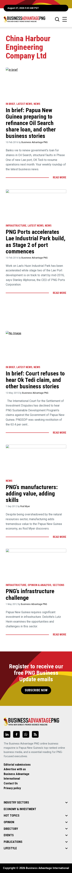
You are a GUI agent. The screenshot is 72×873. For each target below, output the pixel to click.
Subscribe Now (36, 690)
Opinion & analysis (39, 585)
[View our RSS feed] (35, 734)
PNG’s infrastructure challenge (30, 594)
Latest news (24, 104)
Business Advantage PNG (34, 142)
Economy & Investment (20, 809)
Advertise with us (15, 769)
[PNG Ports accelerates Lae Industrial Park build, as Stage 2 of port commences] (36, 204)
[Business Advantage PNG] (24, 19)
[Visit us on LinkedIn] (7, 734)
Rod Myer (25, 506)
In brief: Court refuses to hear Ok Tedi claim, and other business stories (35, 380)
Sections (58, 585)
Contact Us (11, 783)
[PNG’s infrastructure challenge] (36, 564)
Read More (59, 177)
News (37, 104)
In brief (10, 104)
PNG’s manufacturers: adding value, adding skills (32, 493)
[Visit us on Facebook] (16, 734)
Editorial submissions (17, 764)
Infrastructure (16, 225)
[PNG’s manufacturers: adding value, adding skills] (36, 460)
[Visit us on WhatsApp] (26, 734)
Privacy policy (12, 788)
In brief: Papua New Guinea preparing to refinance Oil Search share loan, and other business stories (31, 123)
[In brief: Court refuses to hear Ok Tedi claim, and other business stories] (36, 346)
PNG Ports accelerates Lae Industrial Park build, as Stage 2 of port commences (35, 241)
